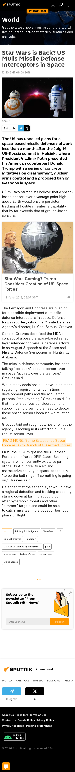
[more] (68, 297)
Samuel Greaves (12, 538)
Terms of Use (38, 715)
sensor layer (46, 554)
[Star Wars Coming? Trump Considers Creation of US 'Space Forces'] (37, 248)
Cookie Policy (26, 720)
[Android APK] (14, 737)
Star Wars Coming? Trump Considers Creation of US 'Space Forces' (36, 284)
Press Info (21, 715)
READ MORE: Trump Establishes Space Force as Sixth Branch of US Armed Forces (36, 442)
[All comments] (6, 766)
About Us (8, 715)
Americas (22, 680)
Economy (54, 680)
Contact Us (9, 720)
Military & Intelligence (26, 531)
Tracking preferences (39, 726)
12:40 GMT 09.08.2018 (16, 72)
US (59, 531)
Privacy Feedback (13, 726)
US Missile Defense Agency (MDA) (22, 546)
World (7, 531)
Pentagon (31, 538)
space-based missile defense (19, 554)
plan (47, 546)
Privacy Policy (45, 720)
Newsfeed (48, 531)
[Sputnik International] (12, 6)
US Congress (11, 561)
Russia (38, 680)
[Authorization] (53, 4)
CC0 (4, 121)
